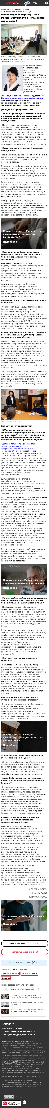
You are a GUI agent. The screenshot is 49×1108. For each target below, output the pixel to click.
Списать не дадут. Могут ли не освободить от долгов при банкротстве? (22, 234)
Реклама (17, 1028)
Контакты (7, 1028)
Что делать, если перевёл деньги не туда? (23, 918)
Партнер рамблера (21, 1097)
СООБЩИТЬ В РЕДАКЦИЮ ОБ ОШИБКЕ (19, 1035)
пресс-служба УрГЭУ (18, 61)
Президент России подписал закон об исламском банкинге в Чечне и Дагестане (26, 996)
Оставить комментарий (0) (24, 952)
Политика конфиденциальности (18, 1031)
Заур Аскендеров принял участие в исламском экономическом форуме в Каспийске (27, 1010)
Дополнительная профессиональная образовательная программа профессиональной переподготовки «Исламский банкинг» (19, 447)
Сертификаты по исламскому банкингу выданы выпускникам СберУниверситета (28, 989)
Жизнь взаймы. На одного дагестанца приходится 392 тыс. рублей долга (23, 737)
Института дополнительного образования (22, 98)
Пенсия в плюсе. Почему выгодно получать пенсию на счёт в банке (24, 581)
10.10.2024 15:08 (7, 9)
